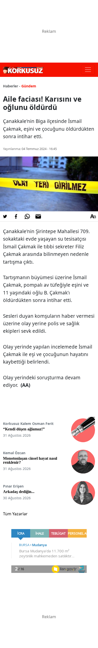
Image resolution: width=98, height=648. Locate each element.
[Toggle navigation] (88, 70)
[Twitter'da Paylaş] (5, 216)
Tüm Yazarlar (15, 514)
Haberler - (11, 86)
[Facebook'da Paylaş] (16, 216)
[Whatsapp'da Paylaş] (27, 216)
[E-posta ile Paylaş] (38, 216)
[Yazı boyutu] (93, 216)
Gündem (28, 86)
